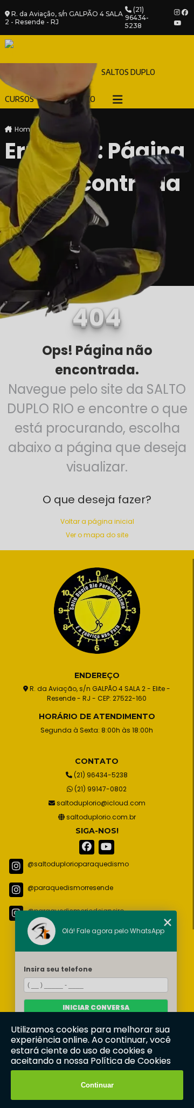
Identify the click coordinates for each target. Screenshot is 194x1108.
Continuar (97, 1085)
